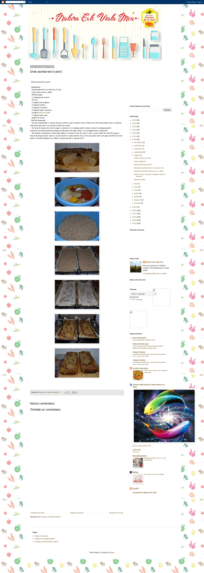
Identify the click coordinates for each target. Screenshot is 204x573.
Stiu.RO (136, 489)
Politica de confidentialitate (45, 539)
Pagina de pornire (77, 513)
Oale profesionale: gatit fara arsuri (144, 340)
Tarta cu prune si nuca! (142, 158)
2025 (134, 123)
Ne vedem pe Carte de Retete (154, 474)
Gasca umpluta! (140, 161)
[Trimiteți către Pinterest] (76, 392)
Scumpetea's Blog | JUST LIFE (145, 493)
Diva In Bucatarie (139, 338)
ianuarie (137, 203)
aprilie (136, 193)
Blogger (111, 552)
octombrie (138, 149)
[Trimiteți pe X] (71, 392)
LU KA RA (137, 450)
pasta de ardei (44, 113)
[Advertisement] (77, 491)
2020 (134, 140)
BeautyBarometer (140, 456)
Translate (138, 300)
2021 (134, 136)
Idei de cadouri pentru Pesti (142, 446)
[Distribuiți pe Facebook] (73, 392)
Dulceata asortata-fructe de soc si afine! (149, 171)
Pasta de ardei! (139, 180)
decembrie (138, 142)
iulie (136, 184)
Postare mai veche (116, 513)
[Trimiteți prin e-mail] (65, 392)
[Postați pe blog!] (68, 392)
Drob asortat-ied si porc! (143, 165)
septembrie (138, 152)
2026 (134, 120)
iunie (136, 187)
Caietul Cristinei (139, 352)
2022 (134, 133)
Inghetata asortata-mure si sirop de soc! (149, 168)
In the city (136, 452)
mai (135, 190)
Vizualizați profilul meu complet (154, 274)
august (137, 155)
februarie (137, 200)
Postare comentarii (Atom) (51, 517)
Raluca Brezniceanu (141, 344)
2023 (134, 130)
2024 (134, 127)
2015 (134, 220)
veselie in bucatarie (140, 368)
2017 (134, 214)
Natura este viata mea (154, 262)
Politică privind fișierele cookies (46, 542)
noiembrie (138, 146)
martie (136, 197)
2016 (134, 217)
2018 (134, 210)
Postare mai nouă (37, 513)
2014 (134, 223)
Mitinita (135, 472)
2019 (134, 207)
